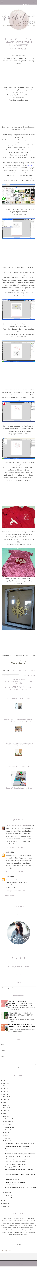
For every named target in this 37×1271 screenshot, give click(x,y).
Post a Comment (9, 896)
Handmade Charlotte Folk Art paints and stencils (20, 1154)
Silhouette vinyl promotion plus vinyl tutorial (19, 1156)
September (8, 1127)
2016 (5, 1108)
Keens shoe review (10, 1185)
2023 (5, 1089)
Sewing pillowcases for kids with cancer (17, 1146)
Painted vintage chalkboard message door (17, 1159)
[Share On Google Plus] (34, 675)
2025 (5, 1083)
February (8, 1195)
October (7, 1124)
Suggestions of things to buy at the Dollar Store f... (20, 1143)
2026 (5, 1081)
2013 (4, 1116)
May (6, 1138)
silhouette (29, 670)
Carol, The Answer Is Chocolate (17, 825)
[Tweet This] (28, 675)
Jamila (8, 876)
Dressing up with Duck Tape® (14, 1167)
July (6, 1133)
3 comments (5, 675)
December (8, 1119)
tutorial (6, 673)
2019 (5, 1100)
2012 (5, 1201)
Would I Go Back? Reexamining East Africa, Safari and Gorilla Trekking (20, 1015)
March (7, 1192)
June (6, 1135)
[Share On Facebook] (31, 675)
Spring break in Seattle (12, 1179)
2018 (5, 1102)
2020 (5, 1097)
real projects (17, 670)
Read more (19, 1010)
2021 (5, 1094)
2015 (5, 1111)
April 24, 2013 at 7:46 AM (14, 847)
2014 (5, 1113)
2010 (5, 1206)
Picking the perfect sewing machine (15, 1164)
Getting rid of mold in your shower (15, 1162)
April (7, 1141)
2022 (5, 1091)
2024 (5, 1086)
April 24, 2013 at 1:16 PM (14, 871)
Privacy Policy (7, 1251)
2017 (5, 1105)
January (7, 1198)
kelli (7, 852)
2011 (4, 1203)
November (8, 1122)
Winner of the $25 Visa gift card (15, 1182)
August (7, 1130)
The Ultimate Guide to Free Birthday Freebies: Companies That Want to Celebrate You (20, 1003)
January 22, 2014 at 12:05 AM (16, 891)
